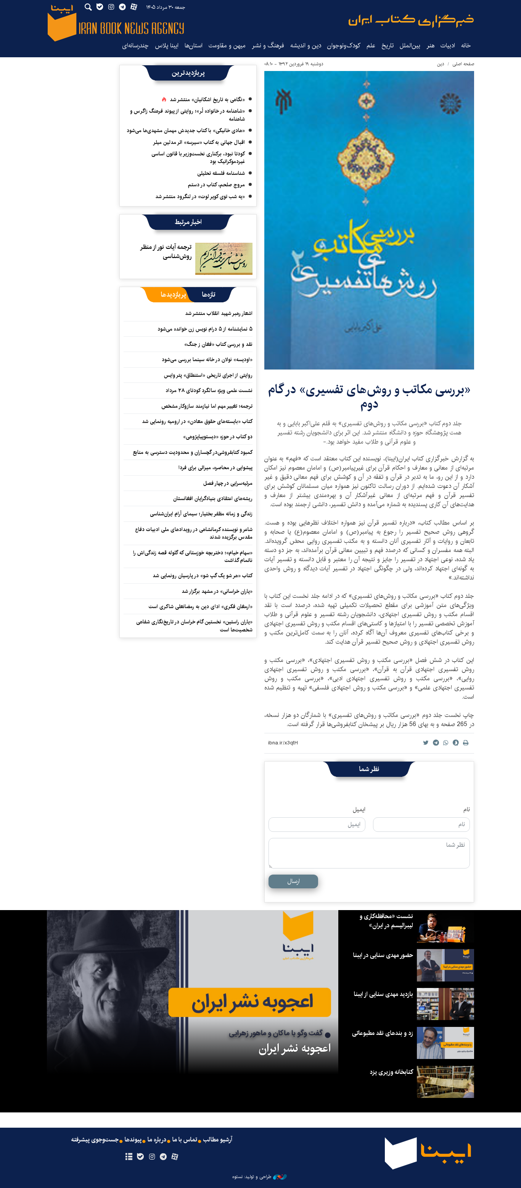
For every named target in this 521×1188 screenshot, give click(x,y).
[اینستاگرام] (151, 1157)
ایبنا (411, 21)
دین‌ (440, 64)
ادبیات (448, 45)
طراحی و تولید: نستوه (251, 1176)
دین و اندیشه (305, 45)
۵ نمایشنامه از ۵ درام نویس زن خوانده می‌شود (204, 329)
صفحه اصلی (463, 64)
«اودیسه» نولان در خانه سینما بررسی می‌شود (207, 359)
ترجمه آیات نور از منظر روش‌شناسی (166, 251)
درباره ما (157, 1139)
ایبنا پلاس (166, 45)
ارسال (293, 881)
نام (466, 809)
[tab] (209, 294)
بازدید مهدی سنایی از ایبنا (383, 994)
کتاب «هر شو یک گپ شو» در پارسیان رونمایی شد (202, 575)
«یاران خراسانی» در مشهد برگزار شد (217, 591)
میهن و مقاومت (227, 45)
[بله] (140, 1157)
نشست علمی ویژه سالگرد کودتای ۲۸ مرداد (209, 390)
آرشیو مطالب (217, 1139)
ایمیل (359, 809)
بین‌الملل (410, 45)
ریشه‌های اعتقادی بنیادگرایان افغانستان (212, 498)
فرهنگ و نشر (268, 45)
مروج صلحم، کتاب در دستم (216, 185)
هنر (430, 45)
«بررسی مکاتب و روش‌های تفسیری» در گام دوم (369, 396)
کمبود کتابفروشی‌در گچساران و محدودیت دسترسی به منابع (192, 452)
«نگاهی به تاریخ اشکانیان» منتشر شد (207, 99)
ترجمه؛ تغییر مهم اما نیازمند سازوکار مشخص (206, 406)
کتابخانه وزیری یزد (391, 1072)
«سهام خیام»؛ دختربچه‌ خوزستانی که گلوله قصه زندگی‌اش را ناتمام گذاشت (192, 557)
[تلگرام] (163, 1157)
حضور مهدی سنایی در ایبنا (383, 955)
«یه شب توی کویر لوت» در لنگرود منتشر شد (200, 196)
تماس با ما (184, 1139)
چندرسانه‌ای (135, 45)
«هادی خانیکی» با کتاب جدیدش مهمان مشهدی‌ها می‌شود (186, 130)
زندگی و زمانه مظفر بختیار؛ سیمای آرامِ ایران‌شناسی (201, 514)
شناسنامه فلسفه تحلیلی (221, 173)
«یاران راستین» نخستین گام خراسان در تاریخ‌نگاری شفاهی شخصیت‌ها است (194, 626)
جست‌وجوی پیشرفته (95, 1139)
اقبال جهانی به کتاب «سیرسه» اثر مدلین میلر (199, 142)
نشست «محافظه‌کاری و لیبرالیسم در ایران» (386, 921)
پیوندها (133, 1139)
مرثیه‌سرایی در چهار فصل (227, 483)
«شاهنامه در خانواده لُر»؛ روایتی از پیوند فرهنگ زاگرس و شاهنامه (187, 115)
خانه (466, 45)
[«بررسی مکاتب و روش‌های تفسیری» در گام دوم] (369, 220)
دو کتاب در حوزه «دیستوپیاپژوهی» (217, 437)
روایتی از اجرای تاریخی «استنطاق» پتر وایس (208, 375)
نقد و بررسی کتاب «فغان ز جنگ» (218, 344)
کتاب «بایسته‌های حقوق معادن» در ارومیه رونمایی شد (197, 421)
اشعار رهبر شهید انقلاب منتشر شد (218, 313)
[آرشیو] (128, 1157)
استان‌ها (194, 45)
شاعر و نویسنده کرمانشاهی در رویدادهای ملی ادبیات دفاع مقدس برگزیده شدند (193, 533)
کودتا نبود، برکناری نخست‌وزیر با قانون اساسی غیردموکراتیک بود (198, 158)
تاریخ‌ (387, 45)
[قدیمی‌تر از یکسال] (223, 259)
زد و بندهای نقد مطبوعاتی (382, 1033)
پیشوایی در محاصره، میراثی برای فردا (215, 467)
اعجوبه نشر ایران (295, 1048)
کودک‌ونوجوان (343, 45)
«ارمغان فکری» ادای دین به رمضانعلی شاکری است (200, 606)
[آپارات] (175, 1157)
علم (371, 45)
